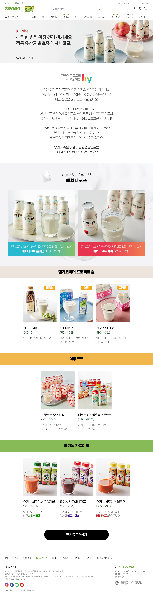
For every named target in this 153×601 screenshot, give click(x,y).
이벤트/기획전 (18, 3)
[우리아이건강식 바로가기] (30, 8)
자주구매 (134, 3)
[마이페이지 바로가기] (134, 9)
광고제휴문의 (77, 558)
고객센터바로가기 (120, 577)
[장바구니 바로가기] (145, 9)
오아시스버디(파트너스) (104, 558)
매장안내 (15, 558)
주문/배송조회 (144, 3)
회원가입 (126, 3)
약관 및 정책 (27, 558)
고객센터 (7, 3)
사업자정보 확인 (59, 576)
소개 (6, 558)
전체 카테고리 (13, 17)
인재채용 (89, 558)
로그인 (120, 3)
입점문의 (65, 558)
